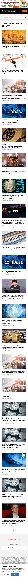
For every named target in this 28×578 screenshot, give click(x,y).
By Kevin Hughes (5, 449)
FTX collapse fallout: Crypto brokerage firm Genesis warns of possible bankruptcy (13, 248)
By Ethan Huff (4, 175)
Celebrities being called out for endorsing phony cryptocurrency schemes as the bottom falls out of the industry (13, 521)
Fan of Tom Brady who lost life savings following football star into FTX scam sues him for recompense (13, 171)
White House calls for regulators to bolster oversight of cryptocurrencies (13, 47)
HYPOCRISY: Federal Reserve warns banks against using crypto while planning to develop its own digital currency (13, 146)
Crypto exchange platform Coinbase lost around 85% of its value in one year (13, 272)
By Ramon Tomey (5, 49)
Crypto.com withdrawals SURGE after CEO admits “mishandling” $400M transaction (13, 372)
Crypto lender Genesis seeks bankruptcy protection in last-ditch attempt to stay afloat (13, 72)
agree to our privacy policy (14, 571)
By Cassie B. (4, 474)
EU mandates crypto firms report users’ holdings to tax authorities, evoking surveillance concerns (12, 197)
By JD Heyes (4, 300)
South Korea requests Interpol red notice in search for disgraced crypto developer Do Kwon (13, 471)
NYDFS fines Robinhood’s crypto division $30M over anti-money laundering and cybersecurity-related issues (13, 496)
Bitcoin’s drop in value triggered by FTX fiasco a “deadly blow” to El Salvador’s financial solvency (12, 322)
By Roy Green (4, 75)
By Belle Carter (5, 200)
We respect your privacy (14, 551)
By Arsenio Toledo (5, 100)
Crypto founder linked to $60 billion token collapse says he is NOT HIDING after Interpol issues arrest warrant (13, 446)
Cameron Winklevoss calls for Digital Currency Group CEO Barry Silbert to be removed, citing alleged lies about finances (13, 97)
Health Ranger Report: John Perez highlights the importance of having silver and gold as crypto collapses (13, 347)
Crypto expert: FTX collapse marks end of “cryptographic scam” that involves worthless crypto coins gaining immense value (13, 223)
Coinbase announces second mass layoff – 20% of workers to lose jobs (13, 121)
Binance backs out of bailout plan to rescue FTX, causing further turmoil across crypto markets (14, 420)
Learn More (6, 574)
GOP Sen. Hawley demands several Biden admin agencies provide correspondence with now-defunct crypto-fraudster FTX (13, 297)
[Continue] (25, 548)
